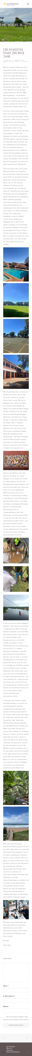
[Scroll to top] (28, 1052)
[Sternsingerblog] (10, 4)
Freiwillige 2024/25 (19, 60)
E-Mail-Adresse (9, 996)
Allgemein (5, 61)
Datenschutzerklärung (13, 1052)
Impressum (9, 1050)
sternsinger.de (10, 1046)
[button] (28, 4)
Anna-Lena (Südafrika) (14, 61)
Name (5, 986)
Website (5, 1006)
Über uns (9, 1048)
